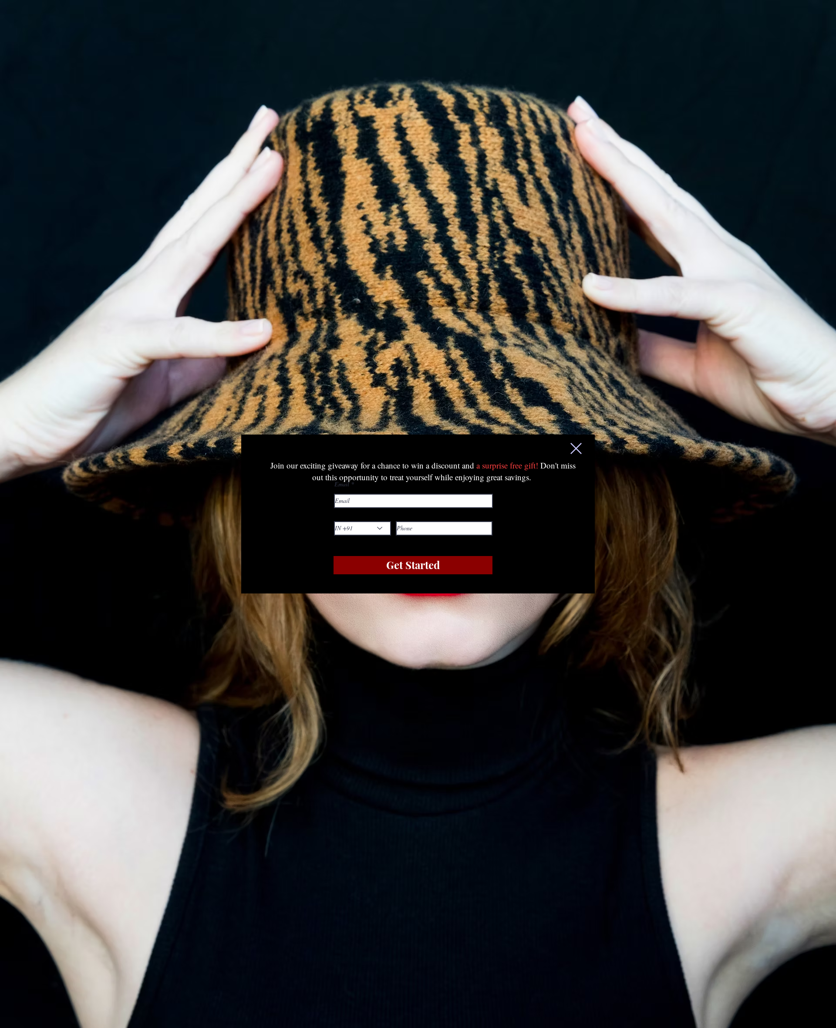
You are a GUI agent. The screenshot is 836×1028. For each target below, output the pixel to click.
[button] (576, 448)
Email (341, 484)
